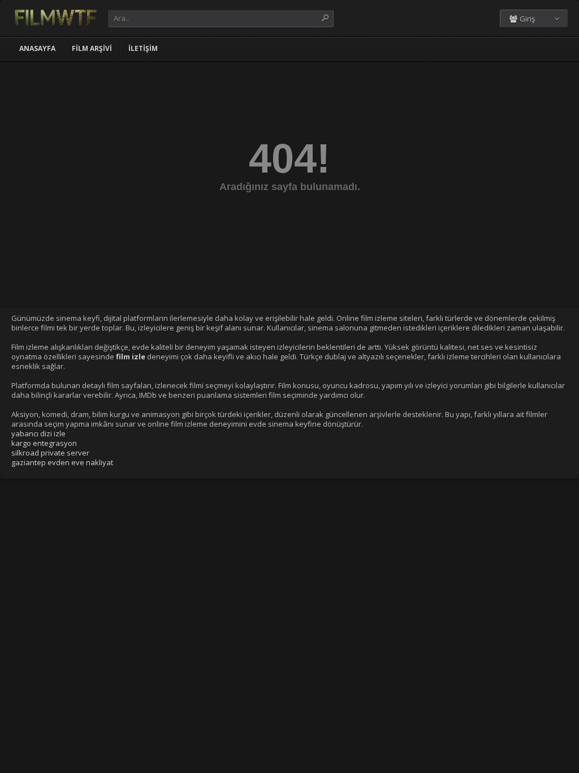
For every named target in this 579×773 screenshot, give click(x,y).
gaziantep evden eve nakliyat (62, 462)
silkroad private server (50, 453)
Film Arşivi (92, 48)
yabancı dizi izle (38, 433)
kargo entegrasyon (44, 443)
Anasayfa (37, 48)
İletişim (143, 48)
